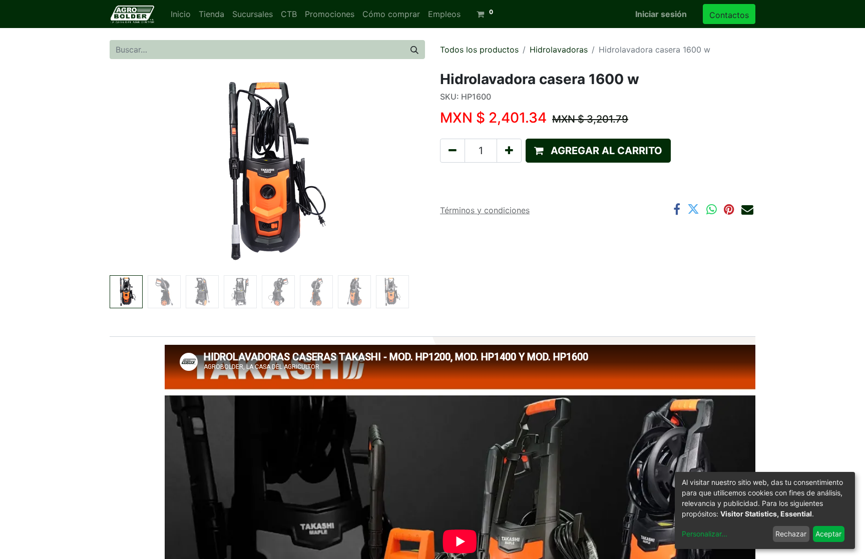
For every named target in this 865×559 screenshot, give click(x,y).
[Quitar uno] (452, 151)
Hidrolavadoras (559, 50)
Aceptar (828, 533)
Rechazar (790, 533)
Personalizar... (704, 533)
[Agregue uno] (509, 151)
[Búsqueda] (414, 49)
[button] (133, 171)
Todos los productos (479, 50)
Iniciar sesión (661, 14)
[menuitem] (181, 14)
